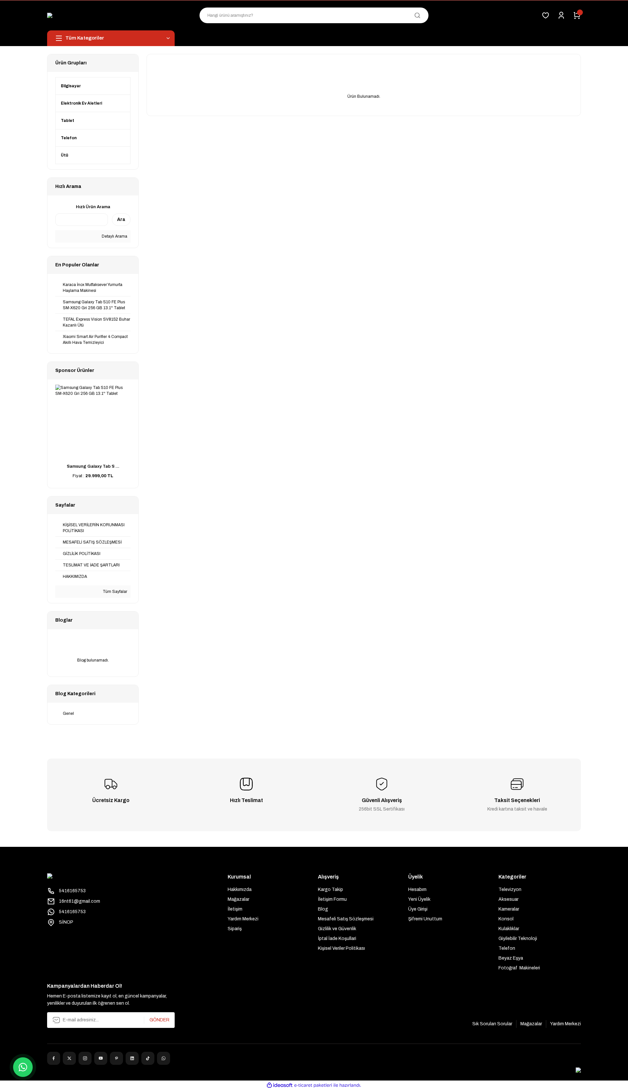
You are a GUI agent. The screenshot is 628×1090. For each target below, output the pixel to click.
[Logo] (104, 15)
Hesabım (417, 889)
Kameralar (508, 909)
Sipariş (235, 928)
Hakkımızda (240, 889)
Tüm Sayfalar (114, 591)
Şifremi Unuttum (425, 918)
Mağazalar (238, 899)
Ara (121, 219)
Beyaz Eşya (510, 958)
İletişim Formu (332, 899)
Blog (323, 909)
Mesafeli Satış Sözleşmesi (346, 918)
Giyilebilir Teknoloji (517, 938)
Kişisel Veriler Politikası (341, 948)
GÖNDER (159, 1019)
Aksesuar (508, 899)
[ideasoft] (280, 1085)
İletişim (235, 909)
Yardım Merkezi (243, 918)
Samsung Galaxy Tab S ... (93, 466)
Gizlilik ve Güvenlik (337, 928)
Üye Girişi (417, 909)
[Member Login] (561, 15)
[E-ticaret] (313, 1085)
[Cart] (577, 15)
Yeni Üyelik (419, 899)
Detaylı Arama (114, 236)
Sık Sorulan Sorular (492, 1023)
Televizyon (509, 889)
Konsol (506, 918)
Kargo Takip (330, 889)
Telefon (506, 948)
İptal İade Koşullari (337, 938)
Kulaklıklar (508, 928)
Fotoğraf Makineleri (519, 967)
